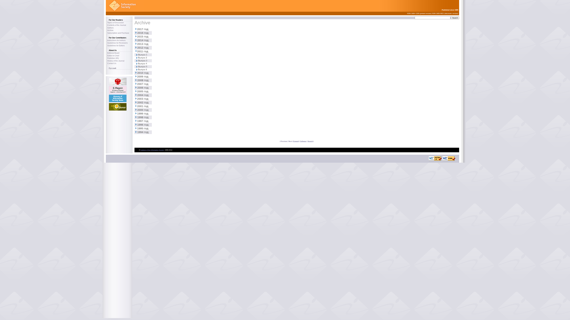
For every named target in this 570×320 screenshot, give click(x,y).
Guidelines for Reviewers (117, 43)
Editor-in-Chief (113, 56)
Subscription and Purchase (118, 33)
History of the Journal (115, 61)
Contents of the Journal (116, 25)
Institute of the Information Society (152, 150)
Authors (110, 28)
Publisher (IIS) (113, 58)
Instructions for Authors (116, 40)
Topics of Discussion (115, 23)
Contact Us (111, 63)
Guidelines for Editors (116, 46)
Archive (110, 30)
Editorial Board (113, 53)
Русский (112, 68)
